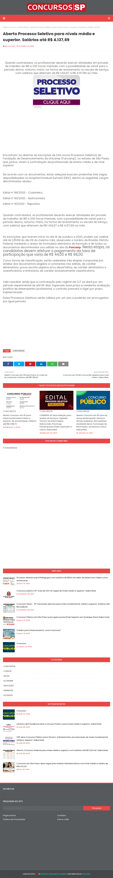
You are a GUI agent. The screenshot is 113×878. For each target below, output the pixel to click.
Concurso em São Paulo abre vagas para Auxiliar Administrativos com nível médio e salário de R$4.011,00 (62, 765)
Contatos (61, 815)
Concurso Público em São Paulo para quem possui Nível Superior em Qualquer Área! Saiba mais (62, 617)
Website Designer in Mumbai (54, 874)
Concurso (21, 643)
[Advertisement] (56, 129)
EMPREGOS (8, 690)
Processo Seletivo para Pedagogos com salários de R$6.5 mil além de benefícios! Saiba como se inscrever (62, 579)
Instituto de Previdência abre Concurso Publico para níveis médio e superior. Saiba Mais (58, 724)
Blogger (86, 874)
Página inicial (9, 27)
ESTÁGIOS (8, 695)
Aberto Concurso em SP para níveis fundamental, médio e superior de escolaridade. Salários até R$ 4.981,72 (19, 419)
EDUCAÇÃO (9, 685)
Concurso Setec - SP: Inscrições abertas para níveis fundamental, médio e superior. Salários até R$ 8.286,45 (63, 605)
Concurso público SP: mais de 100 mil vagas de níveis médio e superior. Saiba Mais (56, 590)
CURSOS (7, 671)
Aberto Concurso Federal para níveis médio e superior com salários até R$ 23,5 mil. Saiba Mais (62, 750)
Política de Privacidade (14, 819)
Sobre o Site (63, 819)
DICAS (6, 676)
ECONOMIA (8, 681)
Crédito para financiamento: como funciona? (38, 630)
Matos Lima (10, 46)
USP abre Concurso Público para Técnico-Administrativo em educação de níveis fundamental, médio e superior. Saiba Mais (62, 738)
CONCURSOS (23, 27)
